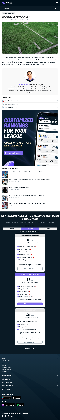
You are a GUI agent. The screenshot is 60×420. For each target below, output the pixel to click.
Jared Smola (6, 19)
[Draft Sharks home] (7, 3)
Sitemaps (11, 413)
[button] (35, 246)
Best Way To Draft (6, 363)
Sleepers (4, 365)
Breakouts (4, 367)
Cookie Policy (25, 413)
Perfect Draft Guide (6, 360)
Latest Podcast (5, 371)
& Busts (9, 367)
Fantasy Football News (8, 13)
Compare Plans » (30, 348)
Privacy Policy (5, 413)
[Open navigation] (57, 3)
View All (56, 168)
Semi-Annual (30, 228)
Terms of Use (18, 413)
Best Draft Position (6, 369)
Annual (48, 228)
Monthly (12, 228)
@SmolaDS (13, 19)
